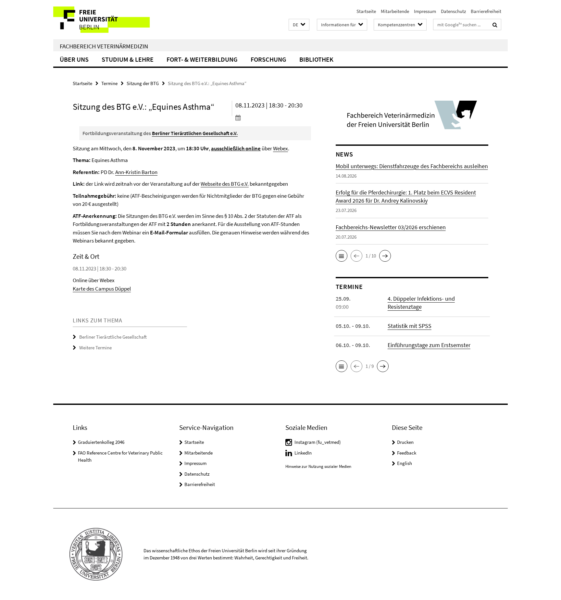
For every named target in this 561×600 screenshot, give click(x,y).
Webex (280, 148)
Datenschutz (453, 11)
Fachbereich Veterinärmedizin (104, 46)
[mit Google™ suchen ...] (495, 24)
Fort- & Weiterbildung (202, 59)
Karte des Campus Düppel (102, 288)
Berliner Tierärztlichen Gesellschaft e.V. (195, 133)
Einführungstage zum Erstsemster (429, 345)
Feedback (406, 453)
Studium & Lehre (128, 59)
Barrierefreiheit (486, 11)
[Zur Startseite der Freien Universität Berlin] (107, 19)
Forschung (268, 59)
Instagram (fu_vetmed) (317, 442)
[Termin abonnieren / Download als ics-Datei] (273, 117)
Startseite (366, 11)
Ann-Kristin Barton (136, 172)
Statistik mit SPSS (409, 326)
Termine (109, 83)
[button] (299, 25)
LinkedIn (303, 453)
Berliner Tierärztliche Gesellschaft (113, 337)
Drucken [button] (405, 442)
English (404, 463)
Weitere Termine (95, 347)
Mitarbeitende (395, 11)
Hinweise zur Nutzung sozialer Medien (318, 466)
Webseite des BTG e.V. (225, 183)
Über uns (74, 59)
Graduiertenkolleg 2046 (101, 442)
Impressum (425, 11)
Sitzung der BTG (143, 83)
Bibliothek (316, 59)
